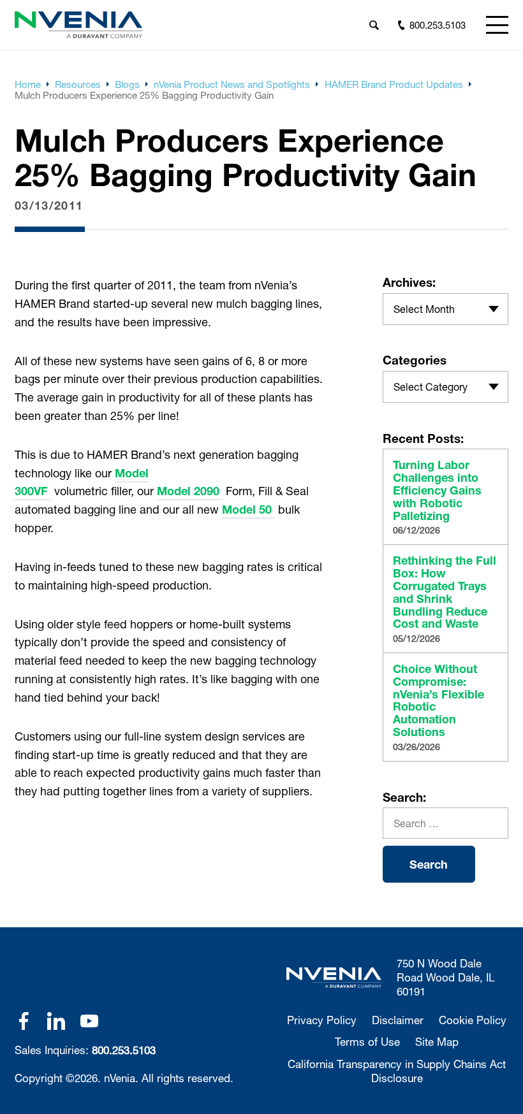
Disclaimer (398, 1020)
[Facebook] (24, 1021)
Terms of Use (367, 1041)
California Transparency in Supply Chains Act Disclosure (397, 1071)
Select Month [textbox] (424, 309)
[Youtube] (89, 1021)
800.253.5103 (124, 1050)
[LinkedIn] (56, 1021)
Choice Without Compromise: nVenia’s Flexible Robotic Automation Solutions (438, 701)
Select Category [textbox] (431, 386)
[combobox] (445, 309)
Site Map (437, 1041)
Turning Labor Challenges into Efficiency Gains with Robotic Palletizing (437, 490)
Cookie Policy (472, 1020)
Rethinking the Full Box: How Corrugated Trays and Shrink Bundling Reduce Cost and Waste (444, 592)
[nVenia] (78, 24)
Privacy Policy (322, 1020)
